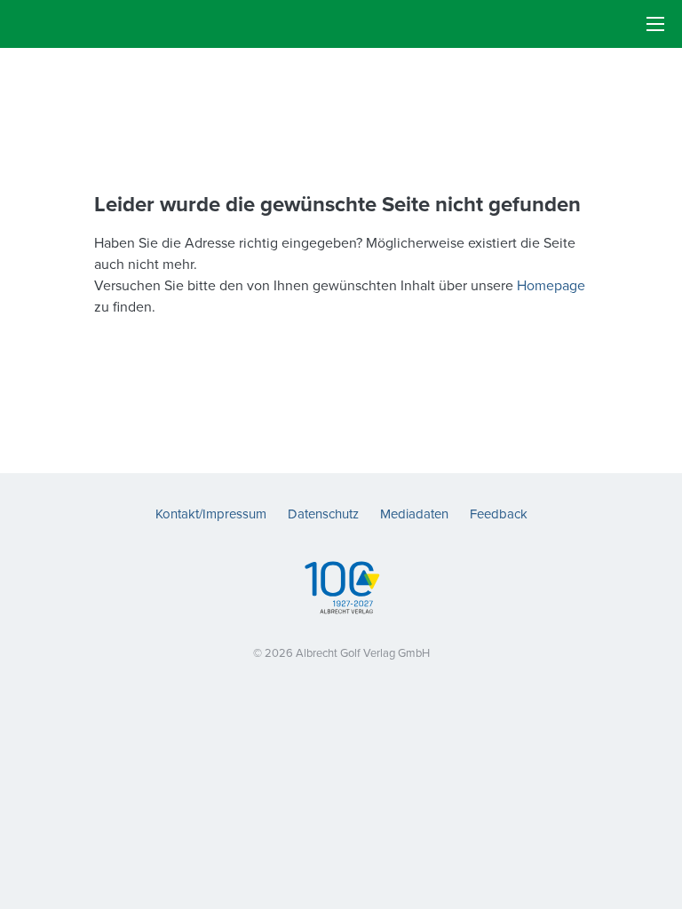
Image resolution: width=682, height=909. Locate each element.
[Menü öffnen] (655, 24)
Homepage (551, 285)
